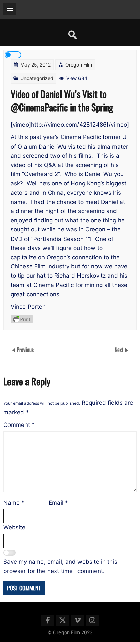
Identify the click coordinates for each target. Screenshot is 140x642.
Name (13, 502)
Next (120, 349)
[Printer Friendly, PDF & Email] (22, 319)
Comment (19, 424)
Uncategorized (36, 78)
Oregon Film (78, 65)
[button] (9, 9)
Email (58, 502)
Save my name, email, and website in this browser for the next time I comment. (60, 566)
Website (14, 527)
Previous (25, 349)
